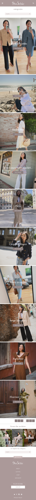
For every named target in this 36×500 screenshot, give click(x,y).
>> (33, 421)
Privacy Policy (18, 497)
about (18, 468)
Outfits (18, 471)
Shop (18, 475)
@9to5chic (18, 457)
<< (16, 421)
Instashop (18, 478)
